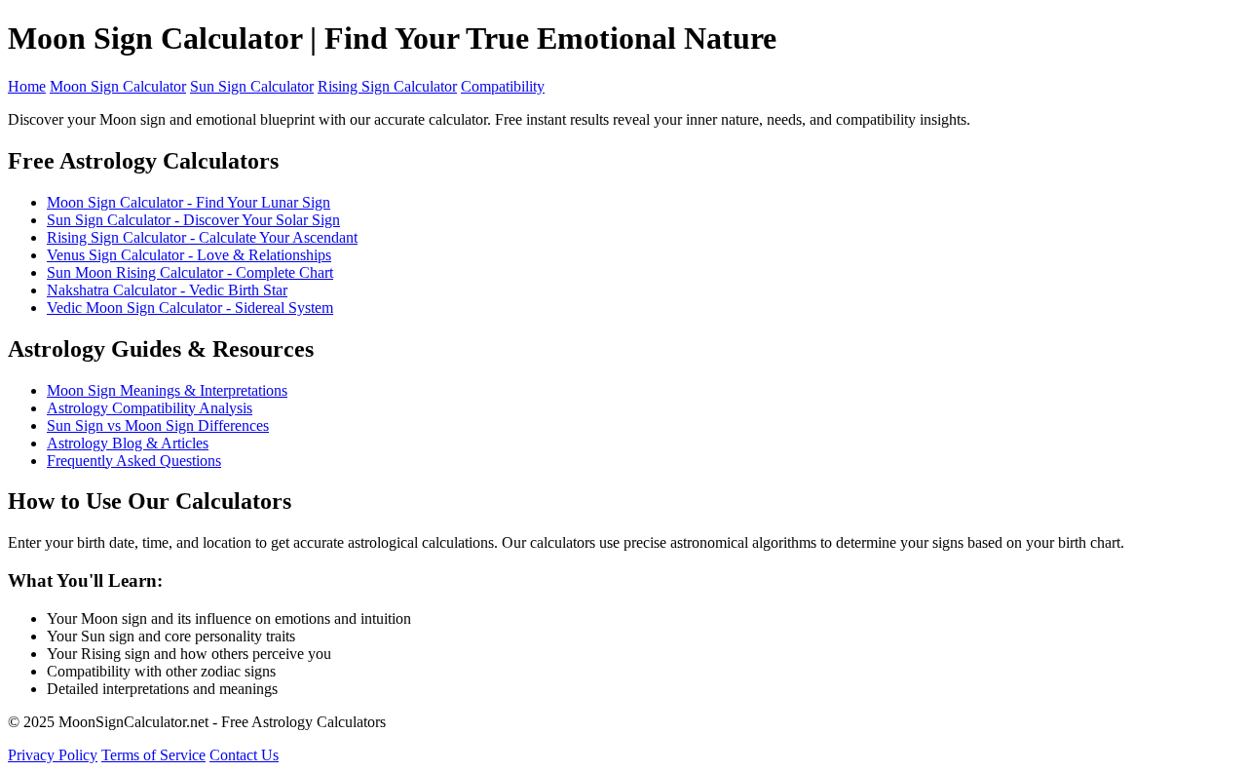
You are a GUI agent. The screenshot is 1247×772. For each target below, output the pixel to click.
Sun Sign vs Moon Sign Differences (158, 425)
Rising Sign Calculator (387, 86)
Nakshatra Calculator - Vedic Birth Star (167, 290)
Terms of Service (153, 755)
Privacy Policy (52, 755)
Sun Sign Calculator (252, 86)
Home (27, 86)
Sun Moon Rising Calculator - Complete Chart (190, 272)
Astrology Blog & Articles (127, 443)
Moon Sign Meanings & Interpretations (167, 390)
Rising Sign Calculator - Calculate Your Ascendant (202, 237)
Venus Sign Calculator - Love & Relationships (189, 255)
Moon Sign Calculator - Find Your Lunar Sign (188, 202)
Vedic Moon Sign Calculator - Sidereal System (190, 307)
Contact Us (244, 755)
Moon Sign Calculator (118, 86)
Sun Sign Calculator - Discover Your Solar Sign (193, 220)
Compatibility (503, 86)
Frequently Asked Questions (134, 460)
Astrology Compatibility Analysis (149, 408)
